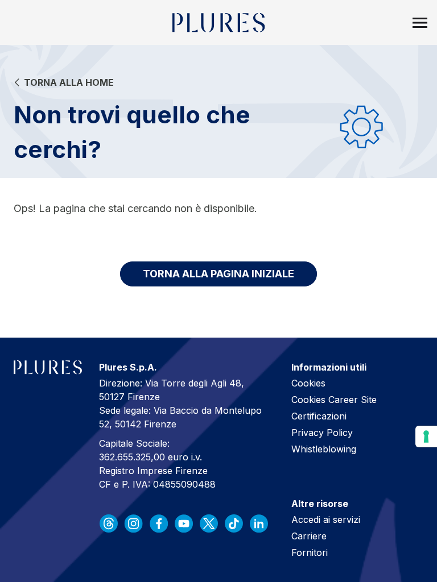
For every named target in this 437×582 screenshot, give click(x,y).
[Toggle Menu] (419, 22)
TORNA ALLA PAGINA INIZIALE (218, 274)
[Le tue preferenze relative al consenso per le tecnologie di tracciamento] (426, 436)
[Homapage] (218, 23)
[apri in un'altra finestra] (108, 523)
